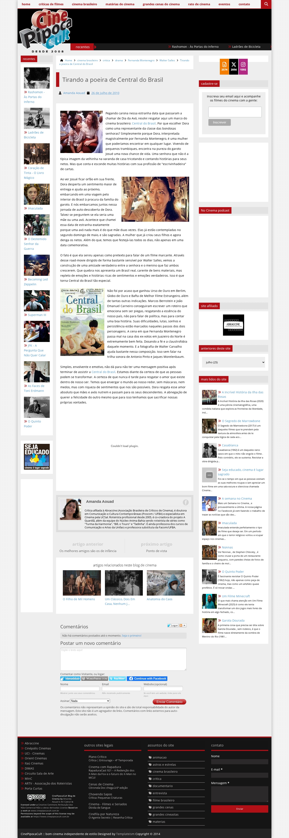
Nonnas (227, 547)
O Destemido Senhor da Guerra (35, 244)
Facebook (185, 502)
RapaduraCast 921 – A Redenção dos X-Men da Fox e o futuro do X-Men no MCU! (112, 774)
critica (106, 60)
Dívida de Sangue (99, 807)
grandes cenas (163, 807)
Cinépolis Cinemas (38, 748)
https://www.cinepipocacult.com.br (51, 816)
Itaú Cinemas (34, 763)
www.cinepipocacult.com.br (45, 810)
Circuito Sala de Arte (39, 773)
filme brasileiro (163, 800)
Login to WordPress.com (94, 678)
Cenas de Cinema (101, 784)
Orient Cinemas (36, 758)
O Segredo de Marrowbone (241, 421)
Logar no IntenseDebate (70, 678)
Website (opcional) (155, 684)
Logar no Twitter (117, 678)
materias (159, 822)
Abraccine (32, 743)
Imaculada (35, 208)
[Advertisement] (191, 37)
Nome (64, 684)
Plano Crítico (97, 757)
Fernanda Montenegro (141, 60)
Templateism (125, 834)
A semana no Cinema (237, 498)
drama (119, 60)
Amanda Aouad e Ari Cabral (62, 800)
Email (105, 684)
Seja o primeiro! (131, 635)
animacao (160, 757)
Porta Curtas (33, 788)
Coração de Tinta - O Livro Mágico (34, 173)
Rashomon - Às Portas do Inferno (179, 47)
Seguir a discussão (183, 625)
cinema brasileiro (87, 60)
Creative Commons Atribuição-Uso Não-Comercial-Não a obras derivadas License (47, 806)
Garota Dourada (233, 620)
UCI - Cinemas (35, 753)
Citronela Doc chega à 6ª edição (108, 788)
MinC (28, 778)
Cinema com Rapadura (105, 767)
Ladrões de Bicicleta (230, 47)
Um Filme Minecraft (236, 596)
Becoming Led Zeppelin (36, 281)
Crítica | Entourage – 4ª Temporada (111, 760)
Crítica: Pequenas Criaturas (105, 798)
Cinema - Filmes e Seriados (108, 804)
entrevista (160, 793)
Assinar (65, 701)
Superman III (37, 315)
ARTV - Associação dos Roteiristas (48, 783)
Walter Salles (167, 60)
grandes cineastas (166, 814)
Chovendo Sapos (100, 794)
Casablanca (230, 445)
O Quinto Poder (32, 423)
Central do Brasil (144, 123)
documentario (163, 786)
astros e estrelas (164, 765)
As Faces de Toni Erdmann (34, 388)
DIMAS (29, 768)
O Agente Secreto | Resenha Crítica (110, 817)
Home (68, 60)
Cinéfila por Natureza (104, 814)
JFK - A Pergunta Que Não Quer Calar (35, 350)
